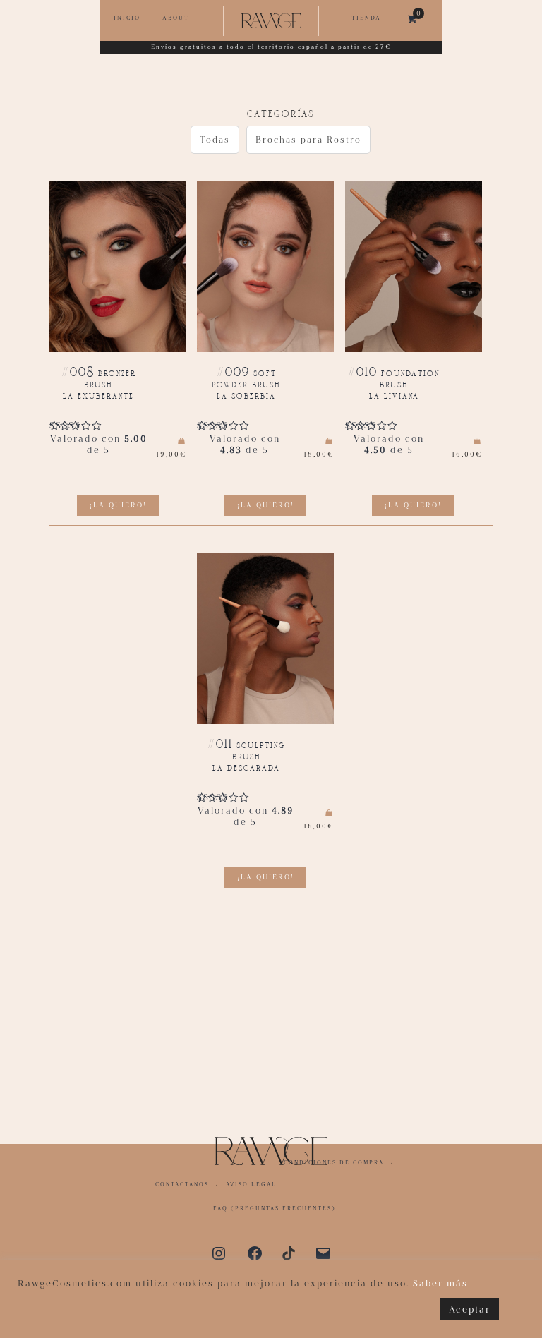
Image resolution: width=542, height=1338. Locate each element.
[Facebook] (254, 1252)
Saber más (440, 1283)
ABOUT (175, 17)
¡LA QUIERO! (118, 505)
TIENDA (366, 17)
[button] (215, 139)
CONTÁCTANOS (182, 1184)
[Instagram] (218, 1252)
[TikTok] (288, 1252)
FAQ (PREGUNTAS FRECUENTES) (274, 1208)
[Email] (322, 1252)
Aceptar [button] (469, 1309)
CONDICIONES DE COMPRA (334, 1162)
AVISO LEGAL (251, 1184)
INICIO (127, 17)
